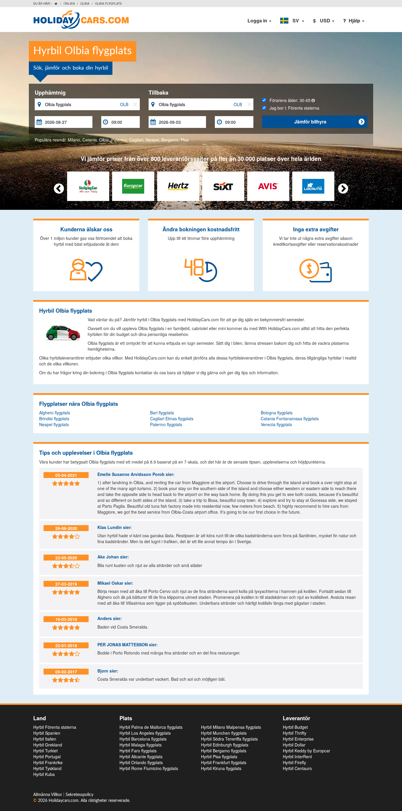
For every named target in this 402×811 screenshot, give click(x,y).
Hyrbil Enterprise (298, 739)
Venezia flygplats (276, 424)
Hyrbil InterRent (297, 756)
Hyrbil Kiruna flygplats (221, 768)
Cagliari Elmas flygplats (171, 418)
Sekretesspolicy (79, 795)
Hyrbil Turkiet (45, 751)
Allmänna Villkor (48, 795)
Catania (89, 140)
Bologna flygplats (277, 413)
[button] (292, 20)
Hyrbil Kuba (44, 774)
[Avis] (268, 186)
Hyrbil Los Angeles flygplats (145, 733)
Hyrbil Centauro (297, 768)
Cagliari (136, 140)
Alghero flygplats (54, 413)
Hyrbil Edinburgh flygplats (224, 745)
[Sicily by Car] (88, 186)
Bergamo (169, 140)
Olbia (84, 3)
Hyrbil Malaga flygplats (140, 745)
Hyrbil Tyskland (47, 768)
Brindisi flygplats (54, 418)
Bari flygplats (162, 413)
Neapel (152, 140)
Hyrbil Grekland (47, 745)
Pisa (185, 140)
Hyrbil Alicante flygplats (140, 756)
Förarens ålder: (288, 100)
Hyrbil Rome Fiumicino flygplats (148, 768)
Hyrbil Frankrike (48, 762)
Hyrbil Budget (295, 727)
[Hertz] (178, 186)
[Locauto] (313, 186)
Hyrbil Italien (44, 739)
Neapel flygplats (54, 424)
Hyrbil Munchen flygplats (224, 733)
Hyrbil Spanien (46, 733)
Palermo (119, 140)
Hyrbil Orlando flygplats (141, 762)
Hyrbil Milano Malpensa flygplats (231, 727)
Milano (74, 140)
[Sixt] (223, 186)
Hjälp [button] (355, 20)
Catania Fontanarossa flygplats (290, 418)
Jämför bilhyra (329, 121)
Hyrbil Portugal (47, 756)
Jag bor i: (292, 108)
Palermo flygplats (166, 424)
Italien (69, 3)
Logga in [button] (257, 20)
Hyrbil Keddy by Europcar (306, 751)
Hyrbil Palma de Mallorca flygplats (150, 727)
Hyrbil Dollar (294, 745)
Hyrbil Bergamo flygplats (223, 751)
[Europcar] (133, 186)
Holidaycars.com (64, 801)
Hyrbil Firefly (294, 762)
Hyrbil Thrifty (294, 733)
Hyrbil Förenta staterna (54, 727)
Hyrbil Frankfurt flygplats (223, 762)
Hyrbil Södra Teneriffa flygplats (229, 739)
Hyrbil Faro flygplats (138, 751)
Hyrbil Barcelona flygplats (143, 739)
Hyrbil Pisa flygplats (219, 756)
